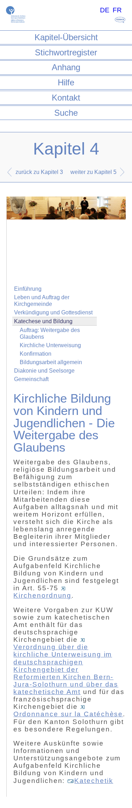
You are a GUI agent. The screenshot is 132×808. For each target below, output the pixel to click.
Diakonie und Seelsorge (44, 371)
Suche (66, 112)
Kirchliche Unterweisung (50, 345)
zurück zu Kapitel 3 (39, 172)
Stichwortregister (66, 52)
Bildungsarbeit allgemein (51, 362)
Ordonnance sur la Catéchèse (68, 714)
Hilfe (66, 82)
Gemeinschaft (31, 379)
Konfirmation (35, 354)
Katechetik (93, 780)
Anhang (66, 67)
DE (104, 10)
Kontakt (66, 97)
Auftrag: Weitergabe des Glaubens (50, 333)
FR (117, 10)
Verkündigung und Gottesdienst (53, 312)
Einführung (28, 289)
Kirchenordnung (42, 595)
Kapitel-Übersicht (66, 37)
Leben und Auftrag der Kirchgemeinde (41, 300)
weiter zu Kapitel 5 (93, 172)
